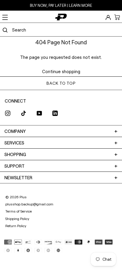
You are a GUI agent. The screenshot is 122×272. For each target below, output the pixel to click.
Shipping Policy (17, 218)
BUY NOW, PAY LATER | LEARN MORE (61, 5)
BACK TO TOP (60, 83)
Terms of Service (18, 211)
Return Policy (15, 226)
